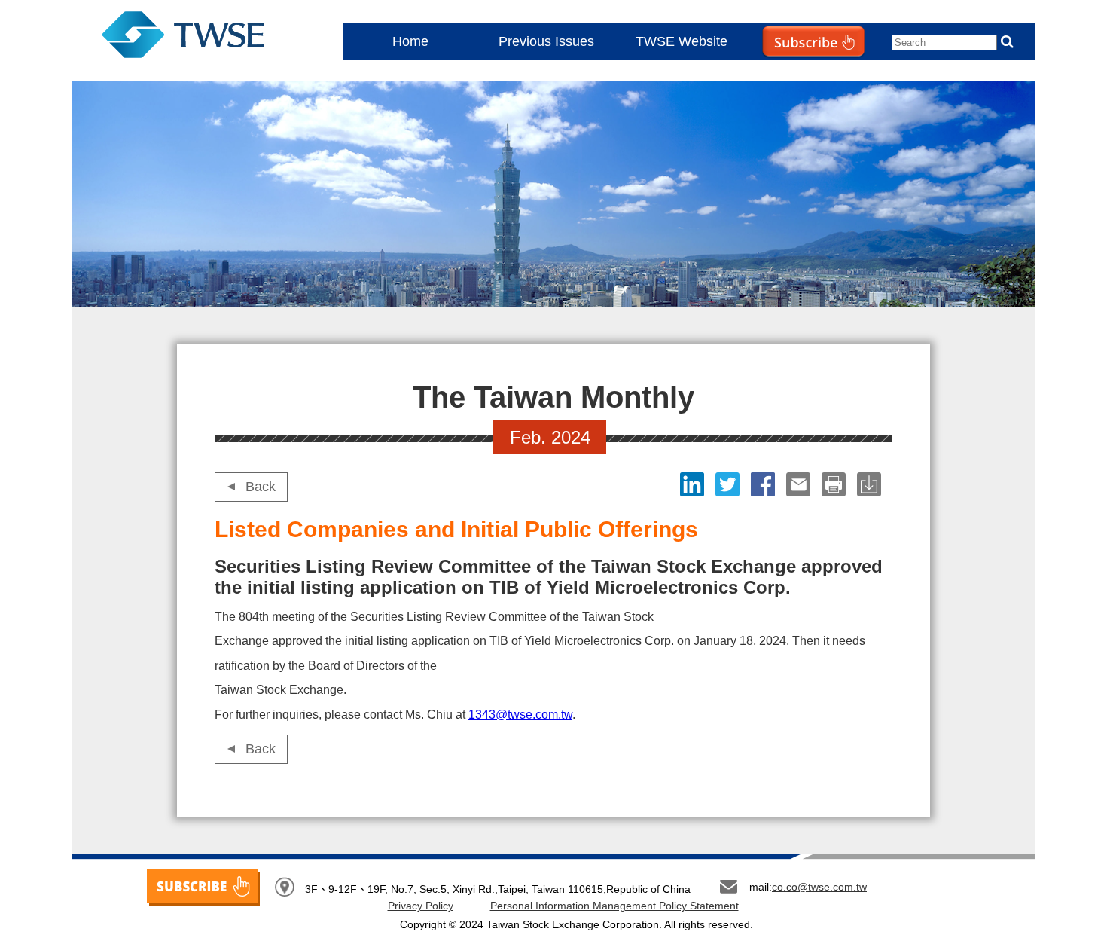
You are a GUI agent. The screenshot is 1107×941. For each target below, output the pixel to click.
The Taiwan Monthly (198, 37)
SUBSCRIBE (203, 887)
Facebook (765, 484)
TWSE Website (681, 41)
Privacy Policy (420, 906)
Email (800, 484)
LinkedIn (694, 484)
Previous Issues (546, 41)
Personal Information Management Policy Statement (614, 906)
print (835, 484)
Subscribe (782, 72)
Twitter (729, 484)
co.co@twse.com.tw (819, 887)
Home (410, 41)
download (871, 484)
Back (260, 486)
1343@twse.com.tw (520, 714)
